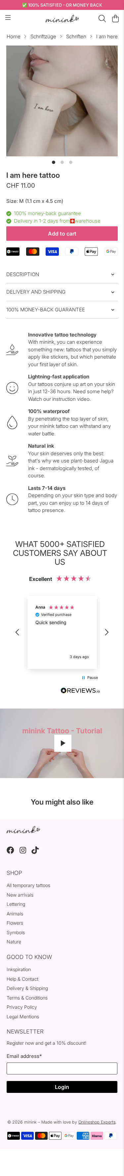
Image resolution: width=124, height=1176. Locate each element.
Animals (15, 913)
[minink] (62, 18)
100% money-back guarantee (45, 309)
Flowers (15, 923)
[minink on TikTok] (35, 852)
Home (14, 36)
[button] (17, 632)
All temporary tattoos (28, 885)
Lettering (16, 904)
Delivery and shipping (35, 292)
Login (62, 1087)
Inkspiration (19, 969)
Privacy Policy (22, 1007)
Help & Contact (22, 979)
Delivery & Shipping (27, 988)
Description (22, 274)
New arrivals (20, 895)
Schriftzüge (43, 36)
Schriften (76, 36)
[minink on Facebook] (10, 852)
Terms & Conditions (27, 998)
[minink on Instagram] (23, 852)
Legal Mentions (23, 1016)
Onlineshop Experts (96, 1122)
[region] (62, 632)
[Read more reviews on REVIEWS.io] (80, 691)
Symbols (16, 932)
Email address (24, 1056)
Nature (14, 941)
